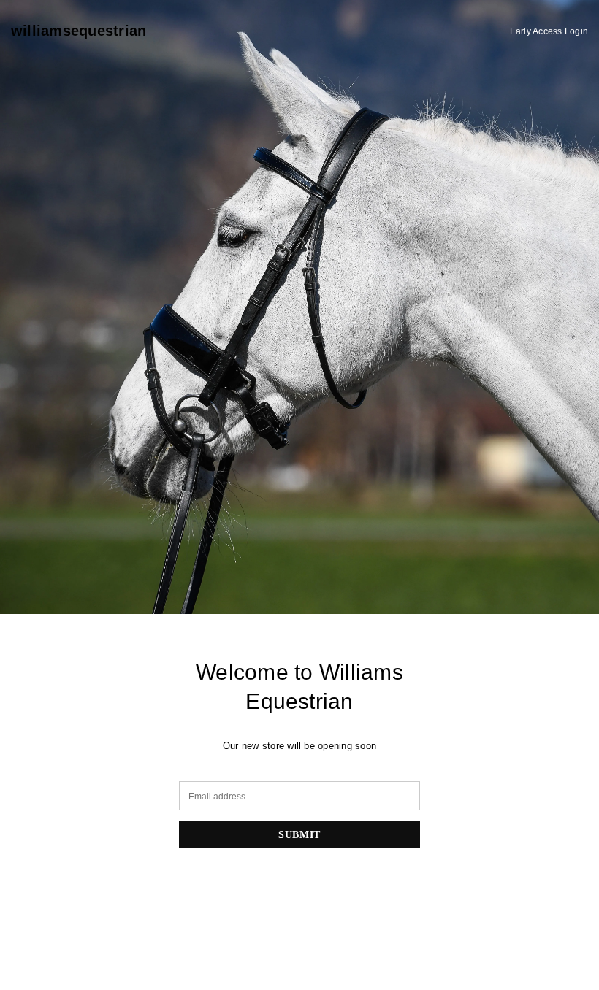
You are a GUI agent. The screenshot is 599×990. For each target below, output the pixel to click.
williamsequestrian (78, 31)
